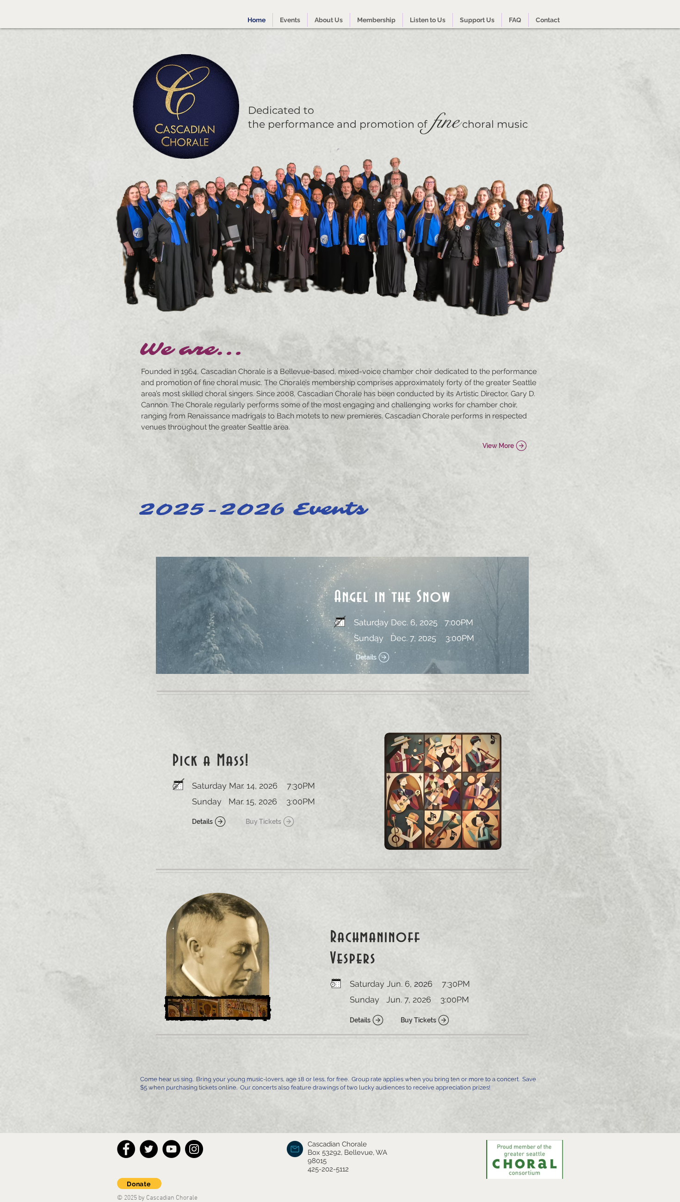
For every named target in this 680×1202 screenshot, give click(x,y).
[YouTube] (171, 1149)
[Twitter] (149, 1149)
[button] (290, 20)
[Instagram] (194, 1149)
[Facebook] (126, 1149)
